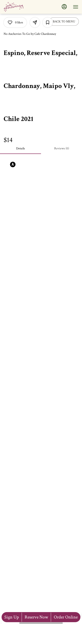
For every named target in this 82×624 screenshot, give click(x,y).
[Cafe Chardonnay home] (24, 7)
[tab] (20, 148)
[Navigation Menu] (76, 7)
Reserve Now (36, 617)
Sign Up (11, 617)
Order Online (66, 617)
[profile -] (64, 6)
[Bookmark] (48, 22)
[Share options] (35, 22)
